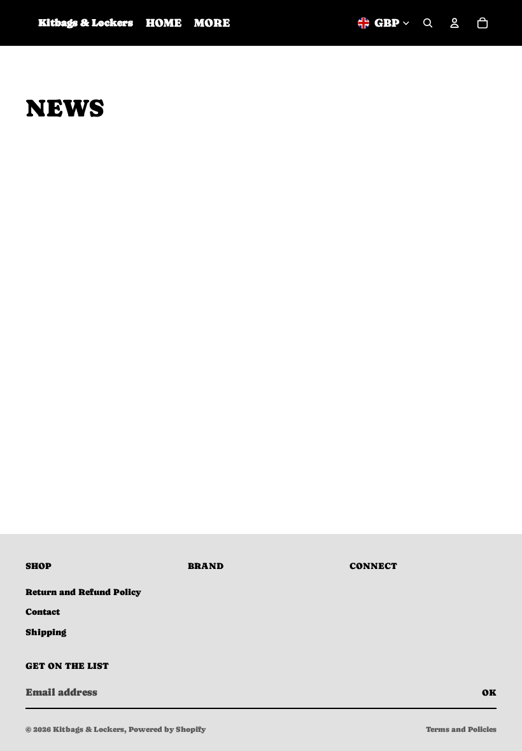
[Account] (455, 23)
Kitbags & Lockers (88, 729)
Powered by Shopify (167, 729)
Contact (42, 612)
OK (489, 692)
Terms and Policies (461, 729)
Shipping (45, 632)
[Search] (428, 23)
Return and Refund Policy (83, 592)
